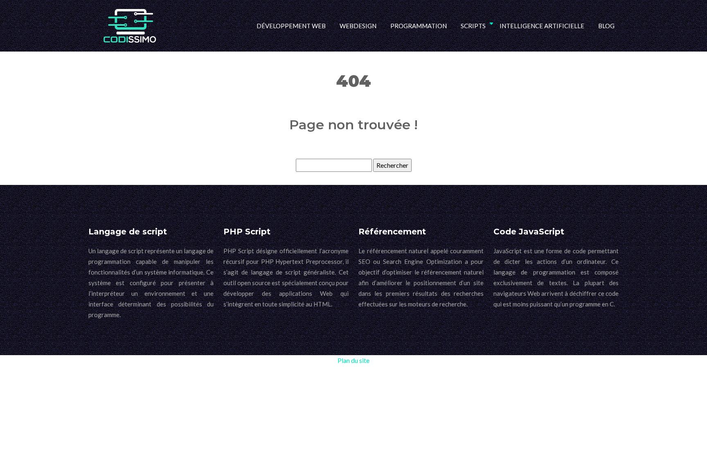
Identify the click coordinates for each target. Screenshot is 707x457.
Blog (606, 25)
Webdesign (358, 25)
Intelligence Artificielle (542, 25)
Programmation (418, 25)
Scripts (473, 25)
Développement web (291, 25)
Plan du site (353, 360)
